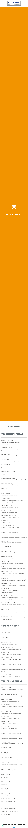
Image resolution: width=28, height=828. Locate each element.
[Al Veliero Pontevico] (14, 3)
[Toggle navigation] (2, 2)
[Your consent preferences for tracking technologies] (2, 825)
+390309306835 (18, 217)
